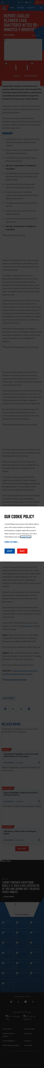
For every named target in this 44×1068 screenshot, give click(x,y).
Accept (9, 551)
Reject (22, 551)
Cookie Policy (25, 537)
